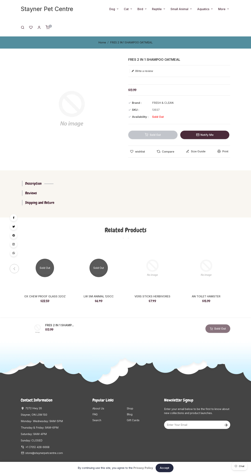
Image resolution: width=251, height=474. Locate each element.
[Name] (226, 425)
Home (102, 42)
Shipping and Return (39, 202)
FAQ (95, 414)
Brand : (136, 103)
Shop (130, 408)
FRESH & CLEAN (162, 103)
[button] (234, 268)
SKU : (135, 110)
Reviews (31, 193)
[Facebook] (13, 217)
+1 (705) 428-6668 (37, 447)
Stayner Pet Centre (47, 9)
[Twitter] (13, 226)
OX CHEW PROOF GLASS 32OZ (45, 296)
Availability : (140, 116)
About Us (98, 408)
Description (33, 183)
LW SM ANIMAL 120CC (99, 296)
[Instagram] (13, 244)
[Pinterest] (13, 235)
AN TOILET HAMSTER (206, 296)
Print (225, 151)
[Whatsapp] (13, 253)
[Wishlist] (31, 27)
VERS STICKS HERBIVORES (152, 296)
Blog (129, 414)
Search (96, 420)
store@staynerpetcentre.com (44, 453)
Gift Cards (133, 420)
